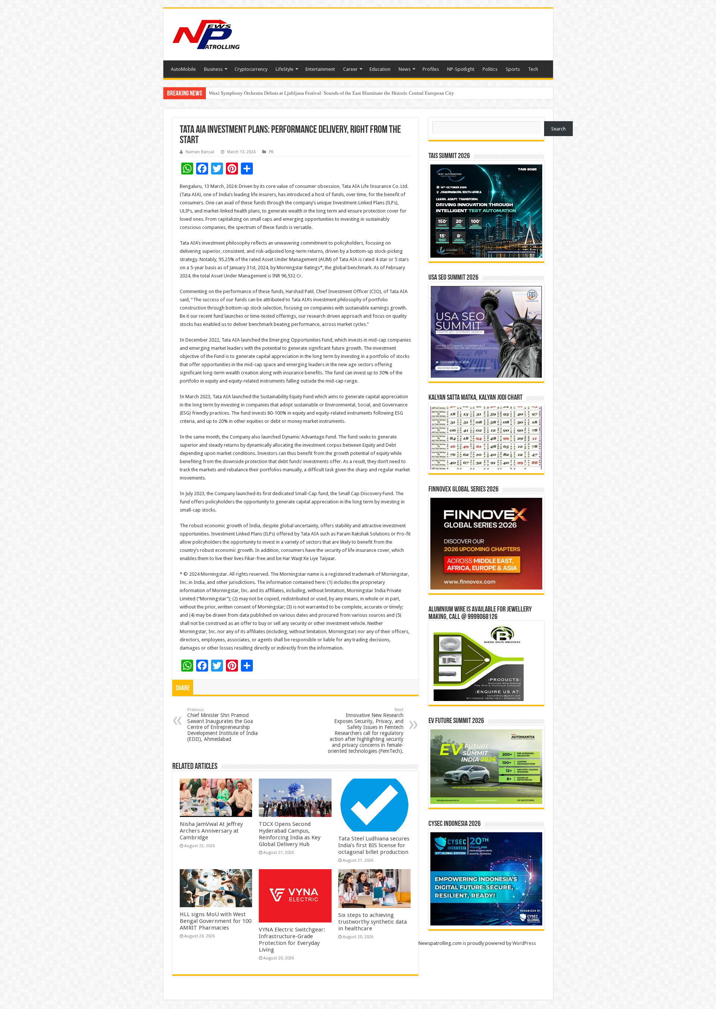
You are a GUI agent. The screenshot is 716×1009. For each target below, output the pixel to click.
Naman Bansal (200, 152)
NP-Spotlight (460, 69)
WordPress (524, 943)
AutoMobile (183, 69)
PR (271, 152)
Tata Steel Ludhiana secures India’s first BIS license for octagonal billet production (373, 845)
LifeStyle (284, 69)
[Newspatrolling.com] (206, 33)
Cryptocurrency (251, 69)
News (405, 69)
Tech (533, 69)
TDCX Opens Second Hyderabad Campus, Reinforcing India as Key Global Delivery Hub (289, 834)
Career (350, 69)
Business (213, 69)
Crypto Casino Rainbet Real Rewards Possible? (256, 93)
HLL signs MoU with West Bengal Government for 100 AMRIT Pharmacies (215, 921)
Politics (490, 69)
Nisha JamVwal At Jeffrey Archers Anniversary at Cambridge (211, 831)
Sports (513, 69)
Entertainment (320, 69)
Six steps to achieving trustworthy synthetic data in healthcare (372, 922)
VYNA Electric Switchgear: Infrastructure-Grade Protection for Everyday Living (292, 939)
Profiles (431, 69)
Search (558, 129)
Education (380, 69)
